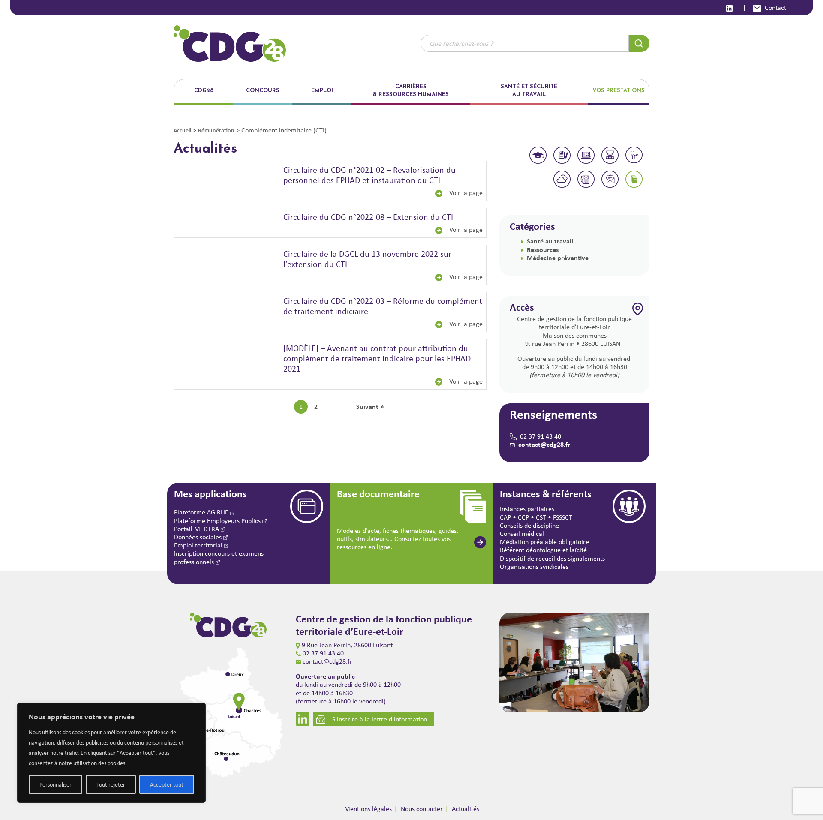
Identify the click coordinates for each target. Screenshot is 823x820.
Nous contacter (422, 808)
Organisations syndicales (534, 566)
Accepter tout (166, 784)
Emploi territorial (199, 545)
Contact (775, 7)
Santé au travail (550, 241)
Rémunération (216, 130)
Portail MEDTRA (197, 528)
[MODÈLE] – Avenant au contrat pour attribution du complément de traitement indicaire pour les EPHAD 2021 (377, 358)
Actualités (465, 808)
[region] (111, 753)
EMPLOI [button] (322, 90)
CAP (505, 517)
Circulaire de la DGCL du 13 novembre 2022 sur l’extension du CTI (367, 259)
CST (541, 517)
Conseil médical (522, 533)
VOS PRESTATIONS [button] (618, 90)
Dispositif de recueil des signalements (552, 558)
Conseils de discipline (529, 525)
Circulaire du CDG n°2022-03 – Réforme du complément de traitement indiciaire (382, 306)
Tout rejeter (110, 784)
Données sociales (198, 536)
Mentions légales (368, 808)
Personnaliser (55, 784)
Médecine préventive (558, 257)
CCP (523, 517)
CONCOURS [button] (262, 90)
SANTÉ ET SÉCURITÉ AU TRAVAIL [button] (529, 90)
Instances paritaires (527, 508)
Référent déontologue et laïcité (543, 549)
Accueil (182, 130)
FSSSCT (562, 517)
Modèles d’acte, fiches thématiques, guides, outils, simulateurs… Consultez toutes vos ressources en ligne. (397, 538)
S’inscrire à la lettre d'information (379, 719)
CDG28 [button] (203, 90)
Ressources (543, 249)
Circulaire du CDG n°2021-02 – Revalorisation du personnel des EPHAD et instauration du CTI (369, 175)
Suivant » (370, 406)
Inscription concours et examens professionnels (219, 557)
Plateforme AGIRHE (202, 512)
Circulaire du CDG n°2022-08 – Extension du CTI (368, 216)
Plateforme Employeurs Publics (218, 520)
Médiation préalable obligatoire (544, 541)
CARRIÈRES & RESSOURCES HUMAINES (410, 90)
